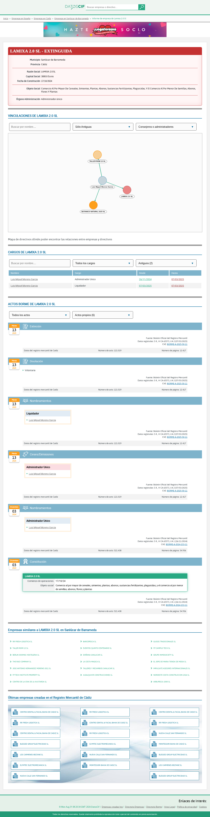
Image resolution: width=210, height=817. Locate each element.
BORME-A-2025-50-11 (177, 344)
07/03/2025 (177, 279)
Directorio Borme (154, 806)
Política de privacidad (187, 806)
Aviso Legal (169, 806)
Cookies (203, 806)
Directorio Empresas (134, 806)
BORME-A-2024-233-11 (176, 544)
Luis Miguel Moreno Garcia (24, 279)
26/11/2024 (145, 279)
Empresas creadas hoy (112, 806)
